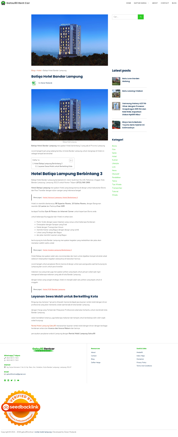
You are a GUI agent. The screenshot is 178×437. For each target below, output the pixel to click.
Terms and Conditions (144, 366)
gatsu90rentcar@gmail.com (16, 374)
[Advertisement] (129, 45)
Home (128, 3)
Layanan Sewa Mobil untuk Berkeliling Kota (55, 166)
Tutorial (115, 191)
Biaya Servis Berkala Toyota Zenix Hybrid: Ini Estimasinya (133, 125)
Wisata (115, 195)
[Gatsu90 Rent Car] (3, 3)
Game (114, 153)
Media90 (140, 352)
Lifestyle (115, 163)
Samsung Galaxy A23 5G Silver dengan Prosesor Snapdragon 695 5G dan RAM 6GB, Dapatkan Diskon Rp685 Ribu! (134, 109)
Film (113, 149)
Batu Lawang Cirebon (132, 91)
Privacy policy (141, 362)
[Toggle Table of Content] (70, 160)
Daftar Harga (140, 3)
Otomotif (115, 174)
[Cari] (141, 16)
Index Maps (141, 356)
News (114, 170)
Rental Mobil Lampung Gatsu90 (43, 326)
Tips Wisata (116, 184)
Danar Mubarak (46, 83)
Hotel (39, 70)
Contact (165, 3)
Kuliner (115, 160)
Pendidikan (116, 177)
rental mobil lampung (43, 432)
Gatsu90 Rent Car (18, 3)
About (155, 3)
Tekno (114, 181)
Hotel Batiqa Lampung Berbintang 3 (48, 163)
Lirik (113, 167)
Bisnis (114, 146)
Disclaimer (140, 359)
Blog (174, 3)
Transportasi (117, 188)
